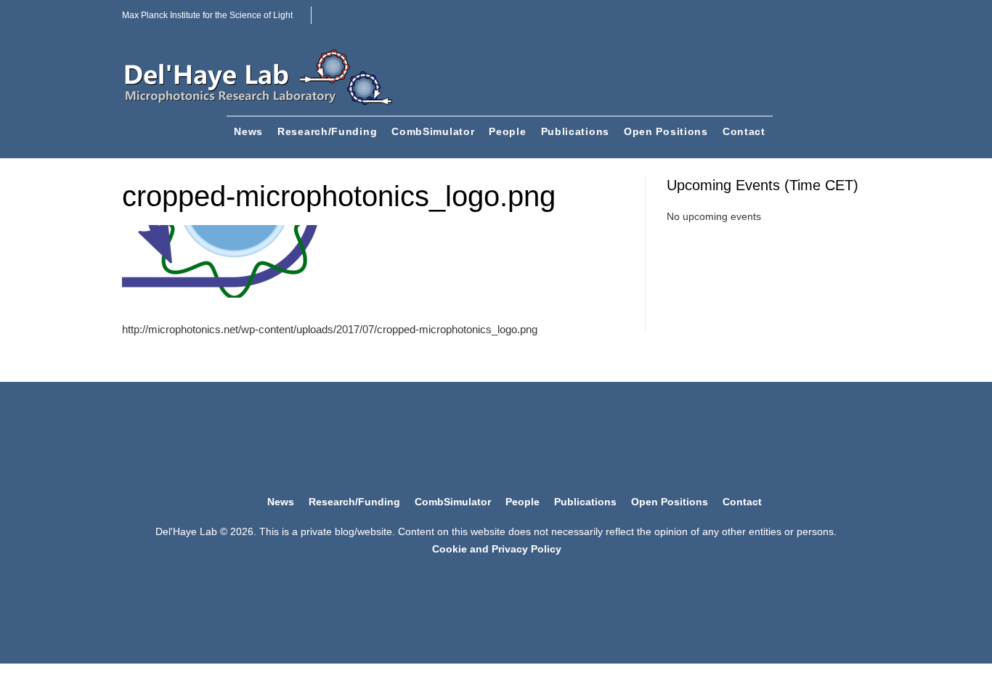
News (248, 131)
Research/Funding (327, 131)
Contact (744, 131)
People (507, 131)
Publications (575, 131)
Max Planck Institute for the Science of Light (207, 15)
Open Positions (666, 131)
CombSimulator (432, 131)
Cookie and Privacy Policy (496, 549)
